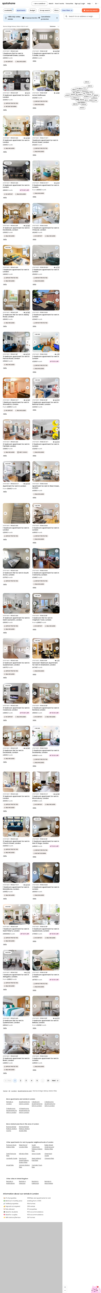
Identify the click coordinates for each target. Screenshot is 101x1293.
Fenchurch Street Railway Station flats (24, 1160)
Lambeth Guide (11, 1158)
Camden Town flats (37, 1166)
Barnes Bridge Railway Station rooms (11, 1129)
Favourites (69, 4)
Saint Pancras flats (11, 1155)
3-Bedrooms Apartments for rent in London (11, 1110)
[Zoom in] (65, 1287)
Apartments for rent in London (24, 1103)
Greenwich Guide (48, 1155)
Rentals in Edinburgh (35, 1182)
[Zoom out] (65, 1290)
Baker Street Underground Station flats (49, 1147)
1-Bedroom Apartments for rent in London (37, 1104)
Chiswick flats (49, 1158)
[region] (81, 652)
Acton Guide (36, 1154)
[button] (90, 3)
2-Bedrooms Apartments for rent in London (50, 1104)
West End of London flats (23, 1146)
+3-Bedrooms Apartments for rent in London (24, 1110)
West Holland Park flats (36, 1159)
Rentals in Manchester (49, 1182)
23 (48, 1080)
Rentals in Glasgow (22, 1182)
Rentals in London (9, 1103)
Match (51, 4)
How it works (59, 4)
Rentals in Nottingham (10, 1182)
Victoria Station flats (24, 1166)
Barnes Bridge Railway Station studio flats (24, 1129)
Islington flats (23, 1154)
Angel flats (10, 1165)
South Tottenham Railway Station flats (37, 1148)
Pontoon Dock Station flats (11, 1146)
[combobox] (81, 16)
